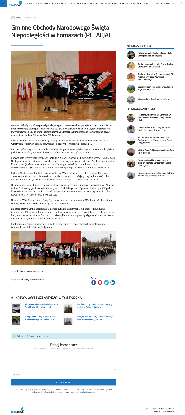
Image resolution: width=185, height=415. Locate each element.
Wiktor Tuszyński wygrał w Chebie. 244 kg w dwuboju (156, 151)
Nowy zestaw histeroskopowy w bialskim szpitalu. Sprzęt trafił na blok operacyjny (155, 163)
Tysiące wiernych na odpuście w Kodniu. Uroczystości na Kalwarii (156, 65)
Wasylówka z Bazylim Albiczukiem (153, 99)
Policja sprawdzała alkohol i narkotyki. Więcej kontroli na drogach (155, 54)
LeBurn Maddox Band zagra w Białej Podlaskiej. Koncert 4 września (154, 129)
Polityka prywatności (166, 408)
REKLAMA (169, 3)
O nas (146, 408)
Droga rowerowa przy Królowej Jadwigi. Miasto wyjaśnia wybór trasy (156, 174)
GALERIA (146, 3)
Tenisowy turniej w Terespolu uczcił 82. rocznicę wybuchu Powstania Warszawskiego (156, 76)
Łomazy (25, 279)
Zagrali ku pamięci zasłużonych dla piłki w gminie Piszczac (155, 88)
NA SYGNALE (96, 3)
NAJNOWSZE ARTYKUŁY (38, 3)
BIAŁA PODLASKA (60, 3)
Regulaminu (84, 392)
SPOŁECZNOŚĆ (132, 3)
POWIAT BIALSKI (79, 3)
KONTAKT (157, 3)
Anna (18, 18)
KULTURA (118, 3)
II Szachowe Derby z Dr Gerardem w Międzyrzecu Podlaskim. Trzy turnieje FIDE (154, 117)
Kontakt (153, 408)
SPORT (108, 3)
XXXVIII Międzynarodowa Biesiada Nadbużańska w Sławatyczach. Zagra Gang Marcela (155, 140)
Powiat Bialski (38, 279)
